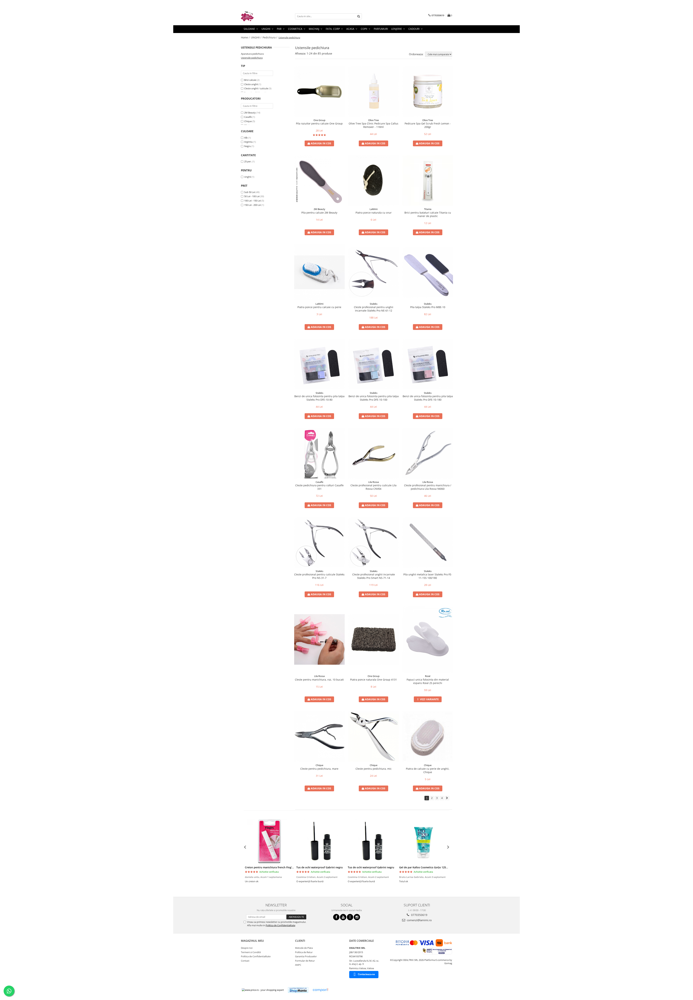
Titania (427, 209)
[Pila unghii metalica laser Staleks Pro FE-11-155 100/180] (427, 542)
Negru (247, 146)
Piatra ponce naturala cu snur (374, 212)
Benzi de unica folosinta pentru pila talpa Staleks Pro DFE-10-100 (373, 397)
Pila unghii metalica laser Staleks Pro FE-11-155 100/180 (427, 576)
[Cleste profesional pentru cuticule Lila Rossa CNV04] (373, 453)
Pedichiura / (270, 37)
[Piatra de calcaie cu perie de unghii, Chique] (427, 736)
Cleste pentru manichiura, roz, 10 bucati (319, 679)
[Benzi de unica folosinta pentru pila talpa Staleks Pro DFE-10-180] (427, 364)
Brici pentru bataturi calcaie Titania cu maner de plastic (427, 214)
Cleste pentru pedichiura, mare (319, 768)
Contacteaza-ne (366, 974)
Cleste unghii (251, 84)
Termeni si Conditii (251, 952)
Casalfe (248, 117)
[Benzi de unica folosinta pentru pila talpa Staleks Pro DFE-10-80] (319, 364)
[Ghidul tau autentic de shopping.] (320, 990)
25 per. (247, 161)
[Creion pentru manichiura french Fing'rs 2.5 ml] (269, 841)
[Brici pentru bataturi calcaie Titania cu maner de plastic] (427, 180)
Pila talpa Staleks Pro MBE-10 (427, 307)
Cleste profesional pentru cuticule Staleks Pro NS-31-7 (319, 576)
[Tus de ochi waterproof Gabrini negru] (320, 841)
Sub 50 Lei (249, 192)
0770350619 (418, 915)
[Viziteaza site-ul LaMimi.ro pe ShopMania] (298, 990)
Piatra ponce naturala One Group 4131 (373, 679)
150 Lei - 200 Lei (252, 205)
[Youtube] (343, 917)
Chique (248, 121)
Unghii (247, 176)
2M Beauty (250, 112)
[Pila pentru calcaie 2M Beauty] (319, 180)
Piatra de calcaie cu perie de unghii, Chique (427, 770)
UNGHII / (256, 37)
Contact (245, 960)
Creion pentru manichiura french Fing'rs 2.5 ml (273, 867)
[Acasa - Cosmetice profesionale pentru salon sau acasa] (259, 16)
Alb (246, 137)
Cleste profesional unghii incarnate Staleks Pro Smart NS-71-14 (373, 576)
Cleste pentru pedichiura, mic (374, 768)
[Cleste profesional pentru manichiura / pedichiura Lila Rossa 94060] (427, 453)
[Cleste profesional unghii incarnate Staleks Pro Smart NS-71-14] (373, 542)
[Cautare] (358, 16)
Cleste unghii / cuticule (256, 88)
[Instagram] (357, 917)
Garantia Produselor (306, 956)
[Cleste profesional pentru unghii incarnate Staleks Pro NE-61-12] (373, 272)
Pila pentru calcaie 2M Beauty (319, 212)
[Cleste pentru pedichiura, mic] (373, 736)
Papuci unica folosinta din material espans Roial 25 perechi (428, 681)
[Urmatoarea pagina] (447, 798)
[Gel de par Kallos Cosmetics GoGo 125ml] (423, 841)
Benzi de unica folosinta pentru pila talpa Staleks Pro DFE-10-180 (428, 397)
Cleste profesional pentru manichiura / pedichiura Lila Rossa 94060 (427, 487)
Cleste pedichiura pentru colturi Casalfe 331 (319, 487)
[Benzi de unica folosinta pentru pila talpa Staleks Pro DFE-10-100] (373, 364)
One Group (319, 120)
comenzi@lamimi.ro (419, 920)
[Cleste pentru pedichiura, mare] (319, 736)
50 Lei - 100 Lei (252, 196)
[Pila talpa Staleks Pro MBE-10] (427, 272)
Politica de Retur (304, 952)
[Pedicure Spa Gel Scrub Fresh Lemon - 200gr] (427, 91)
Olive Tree (373, 120)
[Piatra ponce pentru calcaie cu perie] (319, 272)
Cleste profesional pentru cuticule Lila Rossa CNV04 (373, 487)
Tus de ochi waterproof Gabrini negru (319, 867)
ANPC (298, 964)
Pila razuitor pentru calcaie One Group (319, 123)
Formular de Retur (305, 960)
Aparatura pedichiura (252, 53)
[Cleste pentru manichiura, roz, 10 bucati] (319, 639)
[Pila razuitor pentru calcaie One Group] (319, 91)
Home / (245, 37)
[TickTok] (350, 917)
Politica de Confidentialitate (280, 925)
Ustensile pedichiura (252, 57)
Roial (427, 676)
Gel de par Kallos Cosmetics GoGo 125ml (424, 867)
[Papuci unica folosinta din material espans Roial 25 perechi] (427, 639)
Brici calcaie (250, 80)
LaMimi (374, 209)
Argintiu (248, 141)
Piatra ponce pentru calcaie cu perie (319, 307)
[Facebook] (336, 917)
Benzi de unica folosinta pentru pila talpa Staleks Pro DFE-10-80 (319, 397)
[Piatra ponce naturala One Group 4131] (373, 639)
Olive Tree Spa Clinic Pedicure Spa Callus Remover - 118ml (373, 125)
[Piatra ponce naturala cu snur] (373, 180)
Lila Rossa (373, 482)
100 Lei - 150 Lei (252, 200)
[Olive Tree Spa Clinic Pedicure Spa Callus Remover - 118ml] (373, 91)
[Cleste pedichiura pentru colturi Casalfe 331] (319, 453)
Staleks (373, 303)
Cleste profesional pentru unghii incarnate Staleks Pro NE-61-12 (373, 308)
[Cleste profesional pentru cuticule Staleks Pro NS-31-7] (319, 542)
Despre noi (246, 947)
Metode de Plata (304, 947)
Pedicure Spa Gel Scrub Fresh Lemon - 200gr (428, 125)
